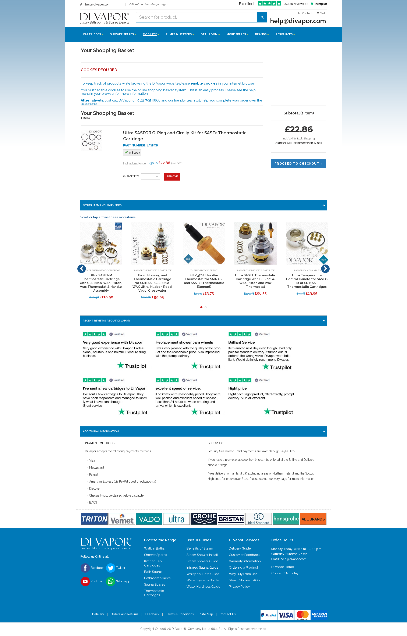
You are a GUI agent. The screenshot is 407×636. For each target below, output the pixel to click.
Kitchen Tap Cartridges (153, 563)
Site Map (206, 614)
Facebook (97, 567)
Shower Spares (122, 34)
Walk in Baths (154, 548)
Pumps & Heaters (179, 34)
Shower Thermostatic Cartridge (101, 270)
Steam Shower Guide (202, 561)
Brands (260, 34)
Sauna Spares (154, 584)
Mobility (150, 34)
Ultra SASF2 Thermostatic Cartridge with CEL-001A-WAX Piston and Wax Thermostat (255, 281)
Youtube (96, 581)
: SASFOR (140, 145)
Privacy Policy (239, 587)
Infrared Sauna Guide (202, 567)
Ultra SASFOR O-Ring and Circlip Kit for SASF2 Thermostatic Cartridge (185, 135)
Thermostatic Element (203, 270)
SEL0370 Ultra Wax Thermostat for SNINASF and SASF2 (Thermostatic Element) (204, 281)
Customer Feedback (244, 555)
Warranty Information (245, 561)
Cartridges (92, 34)
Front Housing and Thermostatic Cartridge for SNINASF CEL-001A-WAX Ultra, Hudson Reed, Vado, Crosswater (152, 282)
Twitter (120, 567)
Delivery (98, 614)
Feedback (152, 614)
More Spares (236, 34)
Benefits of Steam (200, 548)
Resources (284, 34)
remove (172, 176)
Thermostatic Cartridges (154, 593)
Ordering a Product (243, 567)
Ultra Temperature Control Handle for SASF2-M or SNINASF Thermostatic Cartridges (307, 281)
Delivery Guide (240, 548)
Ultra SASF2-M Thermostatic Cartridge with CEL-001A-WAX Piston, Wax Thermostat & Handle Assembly (101, 282)
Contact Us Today (284, 573)
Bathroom (209, 34)
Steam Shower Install (202, 555)
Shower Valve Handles (307, 270)
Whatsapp (122, 581)
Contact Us (228, 614)
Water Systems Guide (203, 580)
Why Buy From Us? (243, 574)
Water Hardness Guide (203, 587)
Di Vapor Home (282, 567)
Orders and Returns (124, 614)
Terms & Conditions (180, 614)
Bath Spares (153, 572)
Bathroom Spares (157, 578)
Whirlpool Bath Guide (203, 574)
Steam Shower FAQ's (244, 580)
